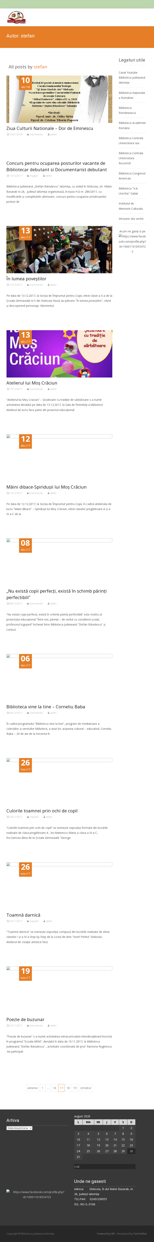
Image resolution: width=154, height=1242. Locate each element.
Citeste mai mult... (19, 148)
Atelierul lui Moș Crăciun (31, 383)
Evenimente (36, 134)
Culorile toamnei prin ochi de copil (42, 811)
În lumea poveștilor (26, 278)
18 (68, 1088)
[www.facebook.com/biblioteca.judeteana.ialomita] (132, 243)
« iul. (77, 1166)
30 (131, 1151)
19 (75, 1088)
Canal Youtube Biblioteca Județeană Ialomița (132, 77)
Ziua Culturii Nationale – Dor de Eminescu (49, 128)
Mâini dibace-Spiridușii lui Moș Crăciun (46, 487)
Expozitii (34, 817)
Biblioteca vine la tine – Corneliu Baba (45, 706)
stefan (40, 67)
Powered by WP (106, 1233)
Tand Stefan (140, 1233)
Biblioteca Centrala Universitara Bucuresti (131, 158)
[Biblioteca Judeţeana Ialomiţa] (13, 16)
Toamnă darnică (23, 915)
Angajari (34, 175)
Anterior (32, 1088)
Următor (85, 1088)
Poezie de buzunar (25, 1019)
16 (54, 1088)
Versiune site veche (131, 219)
